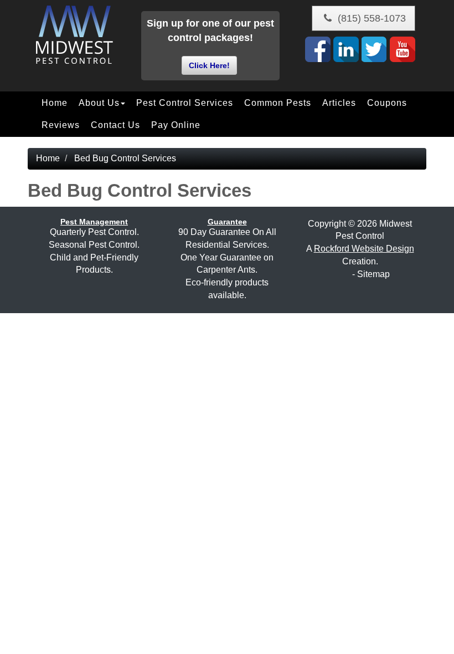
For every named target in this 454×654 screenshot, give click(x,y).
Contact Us (115, 125)
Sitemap (373, 274)
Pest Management (94, 221)
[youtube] (402, 49)
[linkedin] (346, 49)
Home (55, 103)
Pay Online (175, 125)
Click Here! (209, 65)
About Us (99, 103)
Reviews (61, 125)
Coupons (387, 103)
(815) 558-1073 (370, 18)
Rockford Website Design (364, 248)
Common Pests (277, 103)
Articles (339, 103)
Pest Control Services (184, 103)
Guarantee (227, 221)
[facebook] (318, 49)
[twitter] (374, 49)
